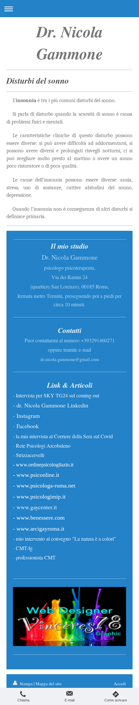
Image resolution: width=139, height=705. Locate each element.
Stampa (26, 684)
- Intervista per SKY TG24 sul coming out (57, 395)
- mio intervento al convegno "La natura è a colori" (64, 538)
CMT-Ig (24, 548)
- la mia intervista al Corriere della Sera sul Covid (63, 436)
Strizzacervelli (30, 455)
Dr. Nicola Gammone (70, 42)
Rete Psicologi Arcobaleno (43, 445)
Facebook (27, 426)
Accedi (120, 684)
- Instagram (26, 415)
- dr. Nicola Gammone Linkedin (50, 405)
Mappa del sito (49, 684)
